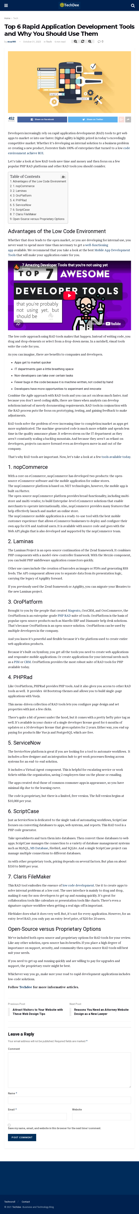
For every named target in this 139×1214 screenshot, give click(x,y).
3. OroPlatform (22, 195)
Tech (15, 18)
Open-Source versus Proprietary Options (38, 219)
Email (12, 1109)
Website (77, 1109)
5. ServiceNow (22, 205)
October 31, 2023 (32, 41)
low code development (78, 885)
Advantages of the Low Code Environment (39, 181)
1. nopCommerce (24, 186)
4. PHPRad (20, 200)
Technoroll (9, 1201)
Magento (74, 610)
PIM (17, 662)
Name (12, 1093)
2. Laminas (20, 191)
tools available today (116, 457)
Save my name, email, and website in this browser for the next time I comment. (54, 1128)
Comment (14, 1048)
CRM (27, 662)
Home (7, 18)
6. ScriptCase (21, 209)
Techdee (25, 987)
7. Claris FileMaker (24, 214)
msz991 (11, 41)
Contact (26, 1201)
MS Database (39, 848)
